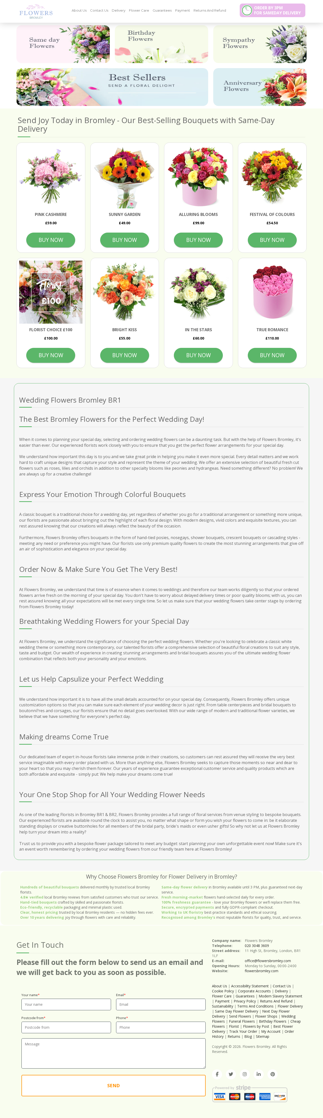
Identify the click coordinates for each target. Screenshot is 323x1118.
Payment (182, 10)
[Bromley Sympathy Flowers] (260, 44)
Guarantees (162, 10)
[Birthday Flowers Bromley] (161, 44)
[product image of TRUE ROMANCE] (272, 292)
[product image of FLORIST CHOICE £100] (51, 292)
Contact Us (99, 10)
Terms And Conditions (255, 1006)
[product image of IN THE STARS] (198, 292)
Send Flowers (240, 1016)
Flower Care (139, 10)
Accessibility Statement (250, 986)
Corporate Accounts (254, 991)
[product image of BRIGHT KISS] (124, 292)
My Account (271, 1031)
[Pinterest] (272, 1074)
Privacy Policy (245, 1001)
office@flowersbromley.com (268, 960)
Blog (248, 1036)
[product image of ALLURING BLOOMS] (198, 177)
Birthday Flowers (272, 1021)
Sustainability (222, 1006)
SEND (113, 1085)
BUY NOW (51, 239)
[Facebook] (217, 1074)
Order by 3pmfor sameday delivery (277, 10)
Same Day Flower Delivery (236, 1011)
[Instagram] (245, 1074)
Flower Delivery (290, 1006)
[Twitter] (231, 1074)
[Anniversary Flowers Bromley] (260, 87)
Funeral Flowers (242, 1021)
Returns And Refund (210, 10)
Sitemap (262, 1036)
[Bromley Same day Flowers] (63, 44)
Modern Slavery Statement (280, 996)
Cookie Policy (223, 991)
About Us (79, 10)
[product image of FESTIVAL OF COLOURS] (272, 177)
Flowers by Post (256, 1026)
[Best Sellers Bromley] (112, 87)
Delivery (118, 10)
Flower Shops (266, 1016)
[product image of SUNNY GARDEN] (124, 177)
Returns (234, 1036)
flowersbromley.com (261, 970)
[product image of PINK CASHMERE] (51, 177)
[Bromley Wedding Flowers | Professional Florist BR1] (34, 11)
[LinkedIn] (259, 1074)
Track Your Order (243, 1031)
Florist (234, 1026)
